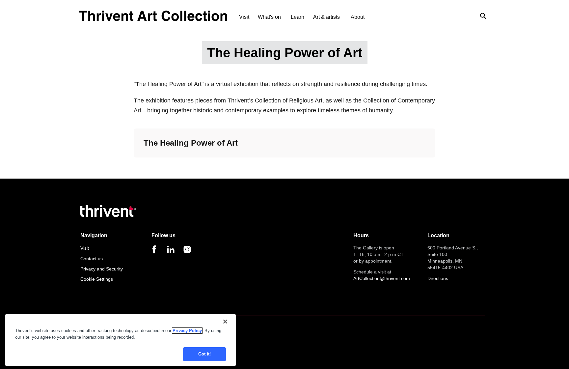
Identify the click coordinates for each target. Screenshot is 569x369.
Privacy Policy (187, 330)
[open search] (483, 15)
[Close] (225, 321)
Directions (437, 278)
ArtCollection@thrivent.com (381, 278)
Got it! (204, 354)
